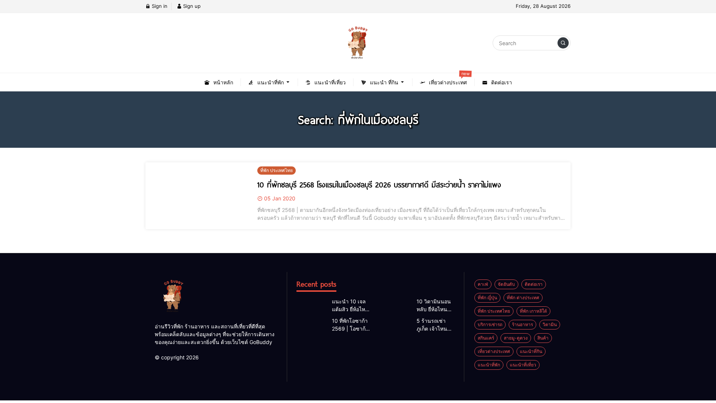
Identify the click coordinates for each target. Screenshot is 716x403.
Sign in (158, 6)
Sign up (191, 6)
